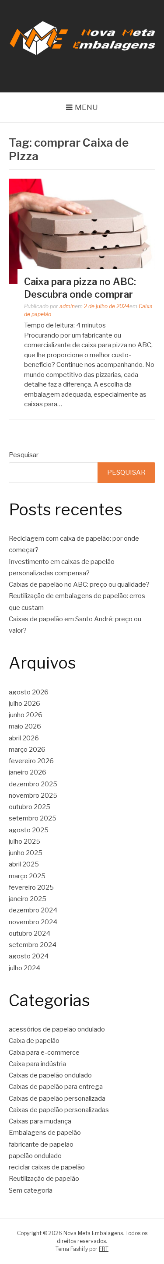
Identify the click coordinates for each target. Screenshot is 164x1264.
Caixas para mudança (40, 1121)
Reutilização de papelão (44, 1179)
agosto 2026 (29, 692)
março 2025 (27, 876)
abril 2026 (24, 738)
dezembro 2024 (33, 910)
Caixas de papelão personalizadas (59, 1110)
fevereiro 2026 (31, 761)
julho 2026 (24, 704)
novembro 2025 (33, 795)
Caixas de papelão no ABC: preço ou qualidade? (79, 584)
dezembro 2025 (33, 784)
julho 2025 (24, 841)
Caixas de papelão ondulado (50, 1075)
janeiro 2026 (27, 772)
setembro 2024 (32, 945)
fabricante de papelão (41, 1144)
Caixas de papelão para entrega (56, 1087)
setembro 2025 (32, 818)
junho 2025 (25, 853)
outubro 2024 (29, 933)
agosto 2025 (29, 830)
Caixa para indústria (37, 1064)
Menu (86, 107)
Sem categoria (30, 1190)
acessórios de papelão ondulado (57, 1029)
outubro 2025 (29, 807)
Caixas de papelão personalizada (57, 1098)
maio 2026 (25, 726)
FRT (103, 1249)
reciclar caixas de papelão (47, 1167)
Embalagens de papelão (45, 1133)
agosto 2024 (29, 956)
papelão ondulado (35, 1156)
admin (67, 306)
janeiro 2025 (27, 899)
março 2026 (27, 749)
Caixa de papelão (34, 1041)
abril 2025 (24, 864)
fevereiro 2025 (31, 887)
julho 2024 (24, 968)
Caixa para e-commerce (44, 1052)
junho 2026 (25, 715)
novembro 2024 (33, 922)
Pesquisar (23, 455)
